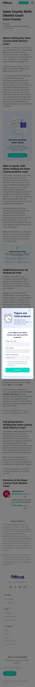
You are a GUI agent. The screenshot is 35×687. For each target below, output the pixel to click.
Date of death (9, 348)
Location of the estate (11, 354)
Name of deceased (10, 341)
